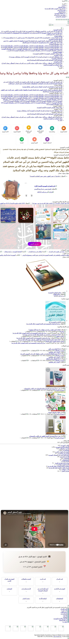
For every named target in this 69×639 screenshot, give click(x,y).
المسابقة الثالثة (40, 60)
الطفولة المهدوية (57, 52)
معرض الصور (19, 37)
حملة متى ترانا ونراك (60, 15)
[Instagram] (63, 19)
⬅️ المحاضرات (65, 614)
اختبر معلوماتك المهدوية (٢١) (41, 102)
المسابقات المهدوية (57, 58)
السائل (62, 333)
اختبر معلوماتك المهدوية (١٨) (31, 101)
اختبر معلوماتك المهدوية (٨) (8, 47)
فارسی (64, 5)
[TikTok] (58, 19)
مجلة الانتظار (62, 12)
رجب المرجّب (23, 63)
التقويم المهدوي (58, 61)
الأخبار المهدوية (58, 55)
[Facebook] (68, 19)
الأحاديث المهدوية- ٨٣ (55, 322)
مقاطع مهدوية (7, 37)
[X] (65, 19)
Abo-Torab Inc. (57, 636)
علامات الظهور (11, 41)
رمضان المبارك (6, 63)
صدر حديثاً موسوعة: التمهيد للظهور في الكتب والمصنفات (45, 436)
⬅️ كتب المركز (65, 609)
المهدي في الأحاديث (8, 31)
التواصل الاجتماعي (60, 16)
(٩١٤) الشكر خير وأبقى (54, 349)
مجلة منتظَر (58, 53)
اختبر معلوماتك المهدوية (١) (54, 45)
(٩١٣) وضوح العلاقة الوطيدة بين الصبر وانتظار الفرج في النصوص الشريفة (40, 354)
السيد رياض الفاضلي (54, 352)
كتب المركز (57, 31)
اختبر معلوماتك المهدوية (55, 44)
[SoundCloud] (60, 19)
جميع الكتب (49, 34)
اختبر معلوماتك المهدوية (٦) (39, 47)
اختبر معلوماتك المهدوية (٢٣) (9, 102)
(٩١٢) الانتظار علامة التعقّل (53, 359)
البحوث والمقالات (38, 31)
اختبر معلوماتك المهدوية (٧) (23, 47)
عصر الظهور (51, 42)
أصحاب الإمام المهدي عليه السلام (39, 41)
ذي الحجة (46, 65)
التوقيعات (23, 33)
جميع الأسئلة (26, 42)
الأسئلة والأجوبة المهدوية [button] (55, 88)
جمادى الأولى (38, 63)
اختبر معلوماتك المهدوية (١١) (23, 49)
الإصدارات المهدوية (29, 57)
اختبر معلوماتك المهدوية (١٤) (35, 50)
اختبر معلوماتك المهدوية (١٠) (39, 49)
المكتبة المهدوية (58, 29)
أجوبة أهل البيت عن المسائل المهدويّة (50, 33)
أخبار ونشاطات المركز (54, 57)
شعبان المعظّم (14, 63)
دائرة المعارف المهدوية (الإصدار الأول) (44, 186)
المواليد (28, 37)
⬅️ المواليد (66, 617)
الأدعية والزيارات (33, 33)
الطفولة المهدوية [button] (57, 106)
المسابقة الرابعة (31, 60)
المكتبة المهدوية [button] (58, 80)
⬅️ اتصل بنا (66, 622)
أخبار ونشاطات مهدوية (16, 57)
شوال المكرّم (58, 65)
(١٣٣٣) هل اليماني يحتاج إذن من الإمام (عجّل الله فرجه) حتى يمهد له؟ (42, 334)
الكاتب (62, 352)
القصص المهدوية (48, 53)
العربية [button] (64, 1)
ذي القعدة (52, 65)
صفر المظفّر (51, 63)
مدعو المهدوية (41, 42)
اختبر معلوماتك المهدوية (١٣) (51, 50)
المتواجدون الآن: (64, 442)
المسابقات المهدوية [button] (57, 112)
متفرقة (33, 42)
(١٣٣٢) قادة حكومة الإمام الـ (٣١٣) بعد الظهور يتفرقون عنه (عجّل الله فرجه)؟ (21, 203)
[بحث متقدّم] (52, 25)
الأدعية (59, 37)
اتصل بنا (60, 66)
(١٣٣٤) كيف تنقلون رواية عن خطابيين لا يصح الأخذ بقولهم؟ (45, 329)
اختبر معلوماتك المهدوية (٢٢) (25, 102)
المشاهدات (39, 331)
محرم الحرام (58, 63)
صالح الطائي (56, 294)
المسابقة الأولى (57, 60)
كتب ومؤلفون (65, 469)
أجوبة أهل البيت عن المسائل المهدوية (59, 455)
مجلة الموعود (62, 7)
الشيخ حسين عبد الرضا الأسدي (42, 189)
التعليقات (28, 331)
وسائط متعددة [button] (58, 85)
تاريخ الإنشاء (55, 331)
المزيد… (8, 50)
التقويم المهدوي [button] (58, 115)
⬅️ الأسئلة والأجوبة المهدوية (61, 618)
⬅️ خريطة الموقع (64, 620)
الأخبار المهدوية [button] (58, 109)
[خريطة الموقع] (56, 19)
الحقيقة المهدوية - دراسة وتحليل (31, 251)
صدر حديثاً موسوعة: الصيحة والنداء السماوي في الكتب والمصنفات (42, 388)
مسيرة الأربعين (61, 10)
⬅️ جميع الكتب (65, 612)
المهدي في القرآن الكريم (23, 31)
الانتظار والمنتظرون (55, 41)
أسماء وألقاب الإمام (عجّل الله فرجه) (59, 468)
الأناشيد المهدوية (38, 53)
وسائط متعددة (58, 36)
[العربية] (66, 77)
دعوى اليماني (57, 34)
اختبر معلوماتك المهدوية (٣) (23, 45)
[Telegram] (66, 19)
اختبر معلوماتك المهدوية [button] (55, 93)
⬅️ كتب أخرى (65, 610)
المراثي (35, 37)
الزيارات (52, 37)
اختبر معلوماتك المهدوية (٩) (54, 49)
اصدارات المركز (41, 57)
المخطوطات (14, 33)
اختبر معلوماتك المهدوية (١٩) (14, 101)
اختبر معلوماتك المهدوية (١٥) (19, 50)
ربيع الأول (45, 63)
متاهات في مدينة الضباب (53, 251)
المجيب (49, 333)
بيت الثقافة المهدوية (60, 13)
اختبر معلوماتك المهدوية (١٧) (47, 101)
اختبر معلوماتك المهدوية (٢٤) (54, 104)
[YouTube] (61, 19)
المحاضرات (44, 37)
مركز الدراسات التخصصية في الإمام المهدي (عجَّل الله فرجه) (43, 324)
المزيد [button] (60, 68)
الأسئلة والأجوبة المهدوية (55, 39)
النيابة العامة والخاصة (63, 464)
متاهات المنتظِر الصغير (54, 412)
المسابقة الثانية (49, 60)
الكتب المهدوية (65, 445)
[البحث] (50, 25)
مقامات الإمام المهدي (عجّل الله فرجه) (58, 466)
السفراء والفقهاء (23, 41)
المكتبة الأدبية (5, 33)
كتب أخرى (48, 31)
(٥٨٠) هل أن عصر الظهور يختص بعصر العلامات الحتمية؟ (45, 176)
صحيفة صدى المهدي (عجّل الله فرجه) (55, 8)
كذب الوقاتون (12, 251)
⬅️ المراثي (66, 615)
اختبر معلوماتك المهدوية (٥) (54, 47)
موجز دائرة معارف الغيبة (62, 463)
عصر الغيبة (11, 90)
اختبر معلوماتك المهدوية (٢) (39, 45)
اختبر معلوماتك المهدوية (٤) (8, 45)
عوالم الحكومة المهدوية (54, 292)
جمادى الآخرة (30, 63)
